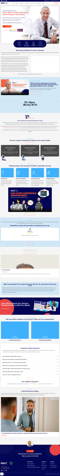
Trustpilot (6, 30)
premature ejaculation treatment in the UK (13, 127)
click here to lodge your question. (35, 383)
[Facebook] (1, 0)
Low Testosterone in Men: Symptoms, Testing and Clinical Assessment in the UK (24, 433)
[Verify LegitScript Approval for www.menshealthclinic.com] (11, 464)
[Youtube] (6, 0)
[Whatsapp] (4, 0)
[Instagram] (3, 0)
